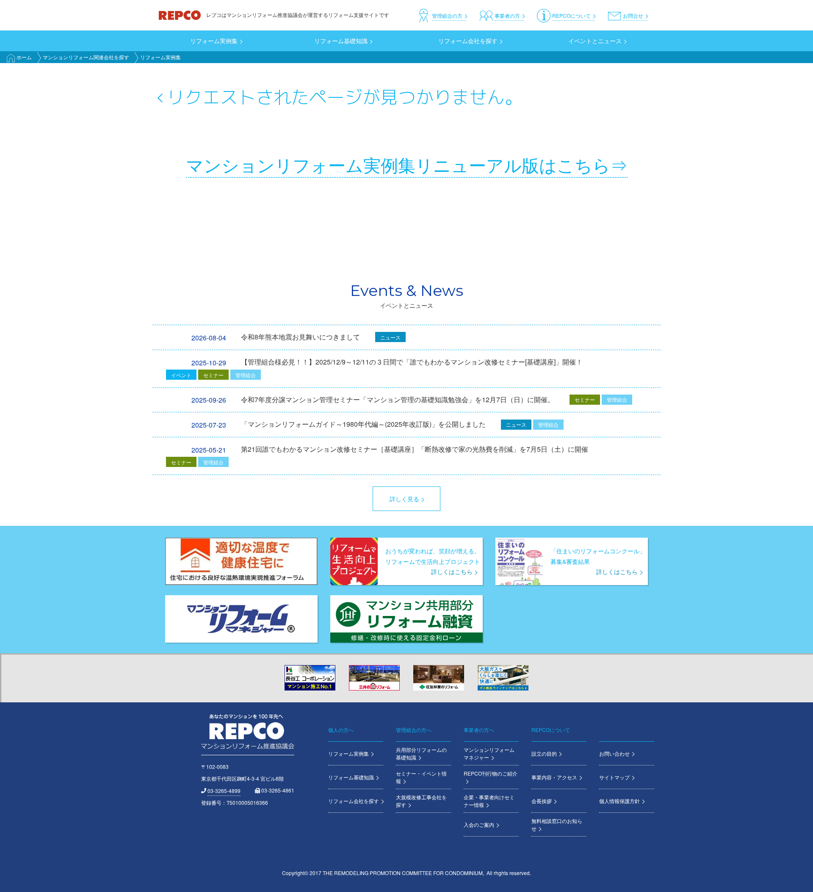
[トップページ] (180, 14)
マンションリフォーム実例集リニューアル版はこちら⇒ (407, 164)
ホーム (24, 57)
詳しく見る (404, 498)
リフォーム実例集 (160, 57)
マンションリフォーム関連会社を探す (86, 57)
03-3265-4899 (224, 790)
